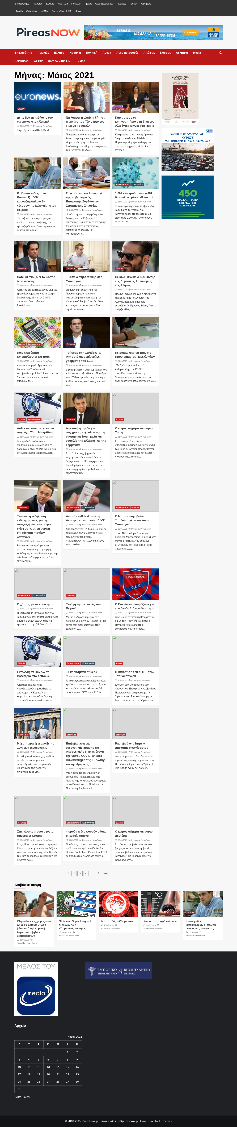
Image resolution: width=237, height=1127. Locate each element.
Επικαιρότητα (21, 4)
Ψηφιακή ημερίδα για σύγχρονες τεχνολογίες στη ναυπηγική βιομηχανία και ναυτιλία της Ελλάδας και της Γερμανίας (86, 437)
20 (48, 1074)
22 (67, 1074)
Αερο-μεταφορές (104, 4)
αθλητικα (120, 595)
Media (19, 11)
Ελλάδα (50, 4)
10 (19, 1067)
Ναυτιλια (71, 420)
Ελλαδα (70, 109)
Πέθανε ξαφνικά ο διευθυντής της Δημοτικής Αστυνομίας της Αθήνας (135, 281)
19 (38, 1074)
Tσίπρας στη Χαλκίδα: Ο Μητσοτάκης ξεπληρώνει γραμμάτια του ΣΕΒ (83, 357)
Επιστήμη (71, 735)
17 (19, 1074)
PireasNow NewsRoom (43, 126)
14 (58, 1067)
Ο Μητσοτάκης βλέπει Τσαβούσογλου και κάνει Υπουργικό (132, 520)
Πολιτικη (120, 109)
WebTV (21, 109)
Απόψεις (121, 4)
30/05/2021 (24, 541)
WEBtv (44, 11)
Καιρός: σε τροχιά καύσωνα (160, 921)
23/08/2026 (24, 940)
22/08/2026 (151, 925)
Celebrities (31, 11)
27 (48, 1081)
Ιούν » (27, 1097)
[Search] (220, 53)
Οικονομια (72, 185)
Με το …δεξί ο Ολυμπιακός (117, 921)
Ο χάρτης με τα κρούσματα (35, 604)
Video (78, 11)
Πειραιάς (38, 4)
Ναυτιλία (63, 4)
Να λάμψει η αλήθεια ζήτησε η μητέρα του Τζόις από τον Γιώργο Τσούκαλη (85, 122)
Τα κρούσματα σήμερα (81, 672)
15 (67, 1067)
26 (38, 1081)
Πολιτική (76, 4)
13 (97, 873)
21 (58, 1074)
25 (29, 1081)
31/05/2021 (24, 126)
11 (29, 1067)
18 (29, 1074)
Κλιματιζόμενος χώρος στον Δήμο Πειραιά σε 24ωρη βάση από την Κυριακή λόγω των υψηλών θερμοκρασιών (34, 928)
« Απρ (17, 1097)
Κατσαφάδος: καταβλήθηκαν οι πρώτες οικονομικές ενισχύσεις (201, 925)
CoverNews (147, 1121)
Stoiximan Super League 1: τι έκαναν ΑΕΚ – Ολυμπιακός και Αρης (75, 925)
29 (67, 1081)
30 (77, 1081)
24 (19, 1081)
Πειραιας (22, 185)
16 (77, 1067)
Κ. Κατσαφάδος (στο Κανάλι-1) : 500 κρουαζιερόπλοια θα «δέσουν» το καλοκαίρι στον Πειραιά (36, 201)
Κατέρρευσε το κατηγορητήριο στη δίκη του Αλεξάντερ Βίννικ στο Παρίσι (135, 122)
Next (104, 873)
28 (58, 1081)
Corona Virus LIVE (61, 11)
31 (19, 1089)
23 (77, 1074)
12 (38, 1067)
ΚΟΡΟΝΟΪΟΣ (137, 185)
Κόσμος (133, 4)
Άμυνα (88, 4)
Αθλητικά (146, 4)
